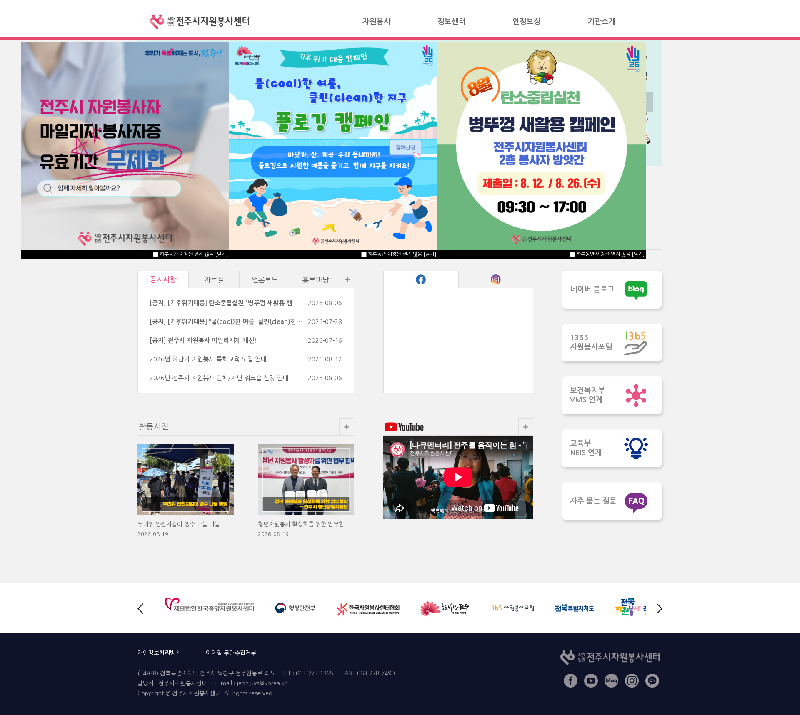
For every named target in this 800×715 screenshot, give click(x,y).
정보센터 (452, 21)
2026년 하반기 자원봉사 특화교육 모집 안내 (208, 359)
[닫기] (638, 254)
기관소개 (602, 21)
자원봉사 (376, 21)
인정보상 (526, 21)
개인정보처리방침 (159, 653)
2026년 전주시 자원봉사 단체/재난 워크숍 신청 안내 (219, 378)
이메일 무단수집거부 (231, 653)
